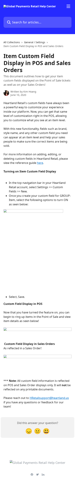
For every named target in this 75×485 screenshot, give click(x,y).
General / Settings (34, 42)
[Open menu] (68, 6)
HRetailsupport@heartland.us (49, 398)
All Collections (11, 42)
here (40, 163)
